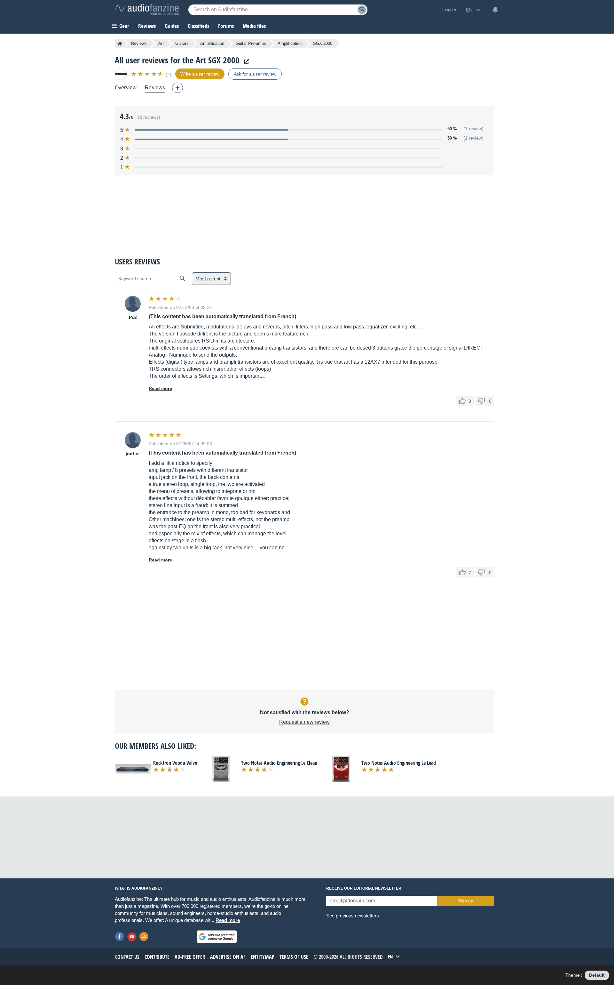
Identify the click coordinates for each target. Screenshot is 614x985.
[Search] (362, 9)
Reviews (147, 25)
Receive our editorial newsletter (363, 888)
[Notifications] (495, 9)
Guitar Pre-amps (251, 43)
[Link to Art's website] (245, 61)
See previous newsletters (352, 915)
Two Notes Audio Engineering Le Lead (398, 762)
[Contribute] (177, 88)
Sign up (465, 900)
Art (161, 43)
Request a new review (304, 722)
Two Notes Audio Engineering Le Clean (279, 762)
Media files (254, 25)
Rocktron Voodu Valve (175, 762)
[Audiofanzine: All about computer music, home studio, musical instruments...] (147, 9)
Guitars (182, 43)
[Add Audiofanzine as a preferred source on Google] (217, 936)
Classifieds (198, 25)
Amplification (212, 43)
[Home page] (119, 43)
